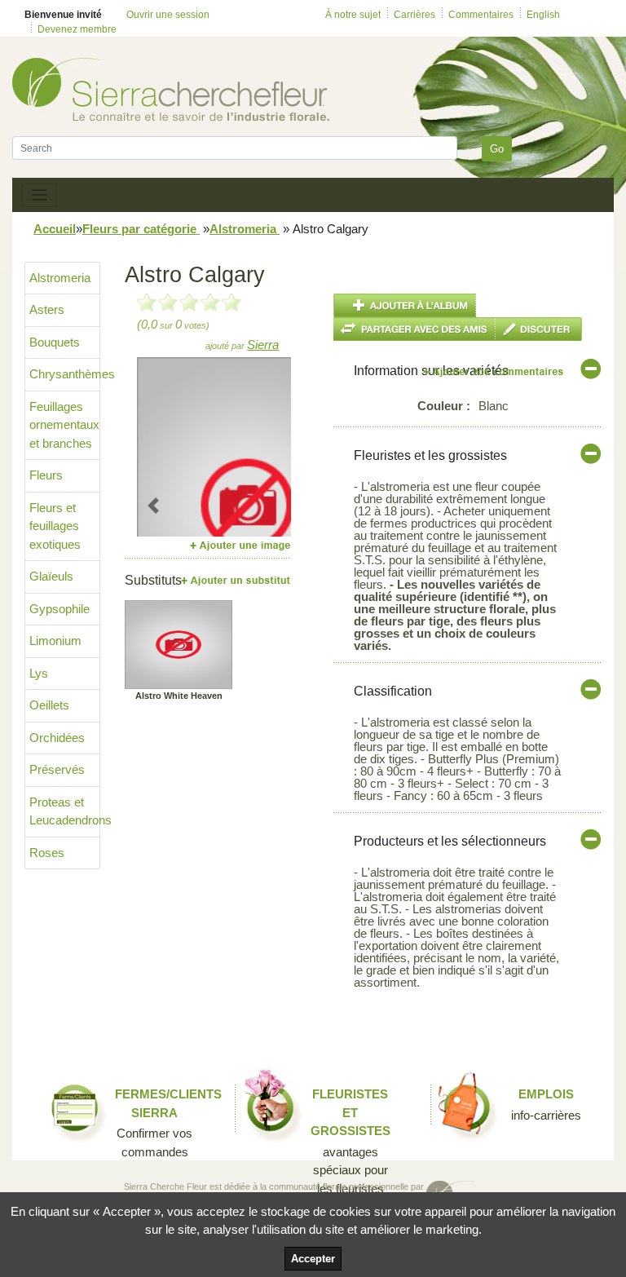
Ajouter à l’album (404, 305)
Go (497, 149)
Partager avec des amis (414, 329)
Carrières (414, 14)
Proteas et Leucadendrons (64, 811)
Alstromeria (244, 229)
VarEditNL (494, 371)
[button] (153, 505)
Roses (46, 852)
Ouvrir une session (167, 14)
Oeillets (49, 705)
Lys (38, 673)
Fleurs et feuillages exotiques (55, 526)
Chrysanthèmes (64, 374)
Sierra (263, 344)
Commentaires (481, 14)
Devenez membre (77, 29)
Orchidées (57, 738)
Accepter (313, 1259)
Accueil (54, 229)
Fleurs (46, 475)
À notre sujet (353, 14)
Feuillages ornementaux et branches (64, 425)
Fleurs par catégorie (141, 229)
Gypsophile (59, 609)
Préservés (57, 769)
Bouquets (54, 342)
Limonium (55, 640)
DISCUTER (539, 329)
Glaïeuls (51, 576)
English (543, 14)
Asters (46, 309)
